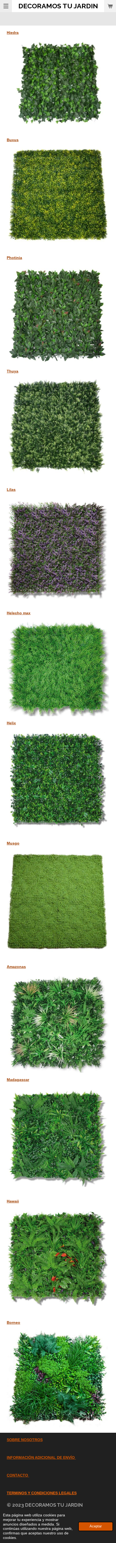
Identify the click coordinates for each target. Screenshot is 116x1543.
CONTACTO (17, 1475)
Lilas (11, 489)
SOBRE (13, 1440)
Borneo (13, 1322)
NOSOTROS (31, 1440)
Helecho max (18, 613)
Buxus (13, 140)
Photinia (14, 258)
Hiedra (13, 32)
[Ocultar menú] (6, 6)
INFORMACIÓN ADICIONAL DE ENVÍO (41, 1457)
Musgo (13, 843)
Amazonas (16, 966)
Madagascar (18, 1079)
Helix (11, 723)
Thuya (12, 371)
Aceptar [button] (96, 1526)
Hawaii (13, 1201)
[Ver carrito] (110, 6)
